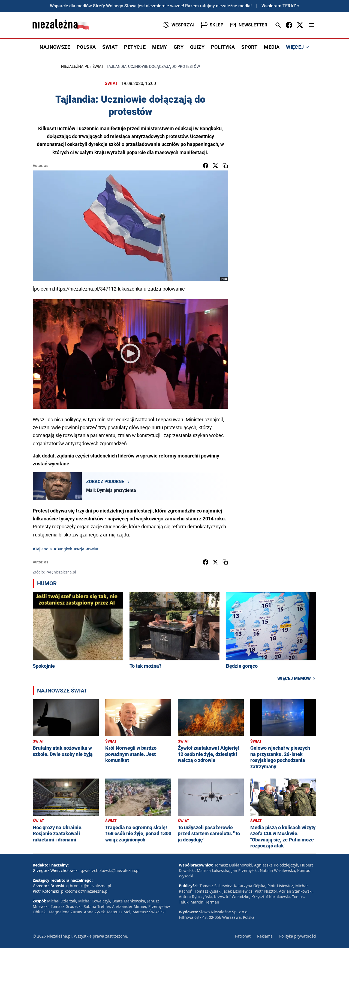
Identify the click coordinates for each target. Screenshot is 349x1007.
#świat (92, 548)
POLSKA (86, 47)
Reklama (265, 936)
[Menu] (311, 25)
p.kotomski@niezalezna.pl (85, 891)
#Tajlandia (42, 548)
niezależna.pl (75, 66)
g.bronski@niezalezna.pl (88, 885)
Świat (97, 66)
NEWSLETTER (253, 25)
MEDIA (271, 47)
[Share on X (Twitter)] (215, 165)
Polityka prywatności (297, 936)
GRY (178, 47)
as (46, 165)
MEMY (159, 47)
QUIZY (197, 47)
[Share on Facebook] (205, 165)
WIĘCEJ (295, 47)
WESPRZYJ (183, 25)
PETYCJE (135, 47)
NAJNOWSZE (55, 47)
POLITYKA (223, 47)
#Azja (79, 548)
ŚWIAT (110, 47)
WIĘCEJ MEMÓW (294, 678)
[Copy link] (225, 165)
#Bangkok (63, 548)
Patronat (243, 936)
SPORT (249, 47)
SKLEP (216, 25)
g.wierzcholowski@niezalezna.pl (110, 870)
